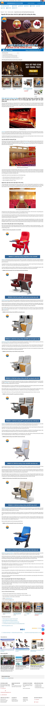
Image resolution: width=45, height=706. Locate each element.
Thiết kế (4, 0)
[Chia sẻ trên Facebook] (21, 629)
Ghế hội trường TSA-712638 (28, 613)
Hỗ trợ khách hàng (11, 0)
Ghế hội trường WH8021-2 (38, 88)
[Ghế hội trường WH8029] (6, 607)
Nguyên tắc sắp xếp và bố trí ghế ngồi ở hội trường (10, 55)
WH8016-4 (3, 259)
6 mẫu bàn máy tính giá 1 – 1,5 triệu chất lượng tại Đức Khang (12, 632)
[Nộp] (22, 3)
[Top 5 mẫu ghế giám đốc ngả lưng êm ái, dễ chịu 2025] (22, 644)
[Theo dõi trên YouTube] (43, 0)
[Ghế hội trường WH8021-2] (38, 83)
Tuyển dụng (19, 0)
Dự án (7, 0)
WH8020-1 (3, 423)
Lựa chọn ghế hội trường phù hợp (7, 54)
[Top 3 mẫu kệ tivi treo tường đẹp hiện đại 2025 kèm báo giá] (37, 644)
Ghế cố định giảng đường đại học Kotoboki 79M (38, 613)
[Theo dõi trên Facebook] (40, 0)
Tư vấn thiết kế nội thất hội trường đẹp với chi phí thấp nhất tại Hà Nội (13, 623)
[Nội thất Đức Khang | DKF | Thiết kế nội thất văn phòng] (3, 3)
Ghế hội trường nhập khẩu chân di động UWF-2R (17, 613)
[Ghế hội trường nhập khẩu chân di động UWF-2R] (17, 607)
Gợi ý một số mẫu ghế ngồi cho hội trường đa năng (10, 56)
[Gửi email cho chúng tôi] (42, 0)
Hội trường (3, 131)
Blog (15, 0)
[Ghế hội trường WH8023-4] (17, 83)
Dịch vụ (2, 0)
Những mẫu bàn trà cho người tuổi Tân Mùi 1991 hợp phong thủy (37, 666)
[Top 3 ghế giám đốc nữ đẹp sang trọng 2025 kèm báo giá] (7, 644)
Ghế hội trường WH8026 (6, 88)
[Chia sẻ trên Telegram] (24, 629)
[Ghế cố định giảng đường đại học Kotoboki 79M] (38, 607)
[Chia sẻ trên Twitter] (22, 629)
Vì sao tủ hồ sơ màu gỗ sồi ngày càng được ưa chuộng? (33, 632)
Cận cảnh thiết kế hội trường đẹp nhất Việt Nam (10, 620)
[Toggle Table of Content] (17, 53)
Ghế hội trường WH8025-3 (6, 508)
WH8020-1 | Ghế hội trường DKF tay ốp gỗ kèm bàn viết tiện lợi (27, 89)
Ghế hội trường (26, 142)
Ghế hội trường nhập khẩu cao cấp (7, 625)
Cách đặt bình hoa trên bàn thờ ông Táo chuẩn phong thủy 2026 (22, 666)
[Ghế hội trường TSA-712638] (28, 607)
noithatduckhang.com (9, 598)
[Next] (42, 609)
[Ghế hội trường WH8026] (6, 83)
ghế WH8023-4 (6, 382)
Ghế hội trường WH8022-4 (6, 341)
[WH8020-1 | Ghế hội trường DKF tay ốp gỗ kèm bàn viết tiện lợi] (28, 83)
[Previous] (2, 609)
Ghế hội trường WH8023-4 (17, 88)
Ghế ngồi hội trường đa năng (10, 98)
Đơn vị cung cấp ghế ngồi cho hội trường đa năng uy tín (10, 57)
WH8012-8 (16, 466)
